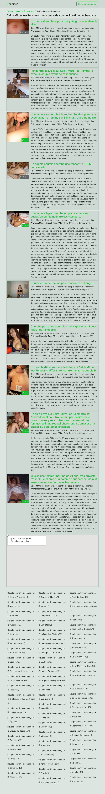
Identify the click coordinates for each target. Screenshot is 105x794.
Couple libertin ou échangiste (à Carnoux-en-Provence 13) (20, 669)
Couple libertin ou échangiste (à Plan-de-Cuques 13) (51, 780)
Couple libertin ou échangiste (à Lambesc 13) (51, 660)
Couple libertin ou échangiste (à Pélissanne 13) (51, 752)
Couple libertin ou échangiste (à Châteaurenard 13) (20, 710)
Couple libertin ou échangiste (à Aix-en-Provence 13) (20, 595)
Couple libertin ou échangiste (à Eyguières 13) (20, 738)
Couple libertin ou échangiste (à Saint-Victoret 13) (83, 686)
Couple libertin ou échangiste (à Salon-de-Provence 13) (83, 696)
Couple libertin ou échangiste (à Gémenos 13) (20, 775)
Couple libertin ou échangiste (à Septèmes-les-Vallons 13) (83, 723)
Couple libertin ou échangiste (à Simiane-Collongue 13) (83, 733)
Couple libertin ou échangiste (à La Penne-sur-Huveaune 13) (52, 641)
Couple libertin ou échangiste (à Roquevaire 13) (83, 636)
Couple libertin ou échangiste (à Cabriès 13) (20, 660)
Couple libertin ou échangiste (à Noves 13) (51, 743)
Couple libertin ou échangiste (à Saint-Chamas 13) (83, 654)
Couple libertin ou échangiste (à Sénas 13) (83, 714)
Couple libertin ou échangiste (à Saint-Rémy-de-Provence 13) (83, 675)
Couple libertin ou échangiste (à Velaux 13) (83, 760)
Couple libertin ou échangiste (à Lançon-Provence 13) (51, 669)
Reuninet (12, 4)
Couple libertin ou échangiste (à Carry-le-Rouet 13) (20, 678)
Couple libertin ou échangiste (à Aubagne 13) (20, 622)
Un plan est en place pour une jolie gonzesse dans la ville (64, 23)
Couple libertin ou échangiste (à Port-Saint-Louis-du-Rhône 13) (83, 606)
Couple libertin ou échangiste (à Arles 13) (20, 613)
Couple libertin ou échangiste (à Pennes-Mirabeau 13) (51, 761)
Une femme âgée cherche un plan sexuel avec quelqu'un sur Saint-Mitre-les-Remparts (60, 215)
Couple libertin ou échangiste (20, 11)
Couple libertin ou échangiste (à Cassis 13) (20, 687)
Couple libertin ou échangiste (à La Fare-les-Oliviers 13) (51, 632)
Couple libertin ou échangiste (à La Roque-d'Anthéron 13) (51, 650)
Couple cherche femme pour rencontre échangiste (63, 283)
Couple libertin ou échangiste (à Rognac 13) (83, 617)
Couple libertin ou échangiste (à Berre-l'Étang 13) (20, 641)
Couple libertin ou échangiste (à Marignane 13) (51, 697)
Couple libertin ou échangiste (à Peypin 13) (51, 771)
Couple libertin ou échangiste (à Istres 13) (51, 604)
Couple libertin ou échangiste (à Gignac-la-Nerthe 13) (51, 595)
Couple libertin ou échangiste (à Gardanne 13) (20, 766)
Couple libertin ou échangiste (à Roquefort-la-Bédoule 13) (83, 627)
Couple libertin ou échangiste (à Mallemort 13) (51, 687)
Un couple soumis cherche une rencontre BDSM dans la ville (61, 165)
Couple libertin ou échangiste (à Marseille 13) (51, 706)
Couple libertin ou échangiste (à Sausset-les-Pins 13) (83, 705)
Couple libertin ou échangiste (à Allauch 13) (20, 604)
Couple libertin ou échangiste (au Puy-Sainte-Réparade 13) (51, 678)
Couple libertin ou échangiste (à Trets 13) (83, 751)
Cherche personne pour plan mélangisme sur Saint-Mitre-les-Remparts (63, 328)
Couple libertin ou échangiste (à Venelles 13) (83, 770)
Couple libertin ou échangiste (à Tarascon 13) (83, 742)
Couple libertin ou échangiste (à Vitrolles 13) (83, 779)
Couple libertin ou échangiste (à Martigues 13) (51, 715)
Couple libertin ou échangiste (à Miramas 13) (51, 734)
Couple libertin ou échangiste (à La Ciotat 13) (51, 622)
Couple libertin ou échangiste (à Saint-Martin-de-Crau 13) (83, 664)
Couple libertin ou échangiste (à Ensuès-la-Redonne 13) (20, 729)
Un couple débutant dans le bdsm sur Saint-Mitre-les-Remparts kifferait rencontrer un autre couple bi (63, 369)
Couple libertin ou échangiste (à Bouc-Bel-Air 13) (20, 650)
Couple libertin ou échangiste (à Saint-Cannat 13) (83, 645)
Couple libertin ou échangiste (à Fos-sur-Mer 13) (20, 747)
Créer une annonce (87, 4)
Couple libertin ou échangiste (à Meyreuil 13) (51, 724)
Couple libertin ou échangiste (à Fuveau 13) (20, 756)
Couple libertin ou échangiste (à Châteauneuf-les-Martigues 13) (21, 699)
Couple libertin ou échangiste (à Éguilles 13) (20, 719)
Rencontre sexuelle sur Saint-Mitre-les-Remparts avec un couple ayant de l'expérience (62, 72)
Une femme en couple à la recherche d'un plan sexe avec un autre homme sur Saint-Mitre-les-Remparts (64, 116)
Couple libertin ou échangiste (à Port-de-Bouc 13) (83, 595)
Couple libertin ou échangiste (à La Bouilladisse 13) (51, 613)
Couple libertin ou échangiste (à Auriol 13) (20, 632)
